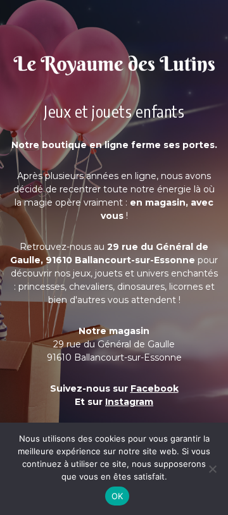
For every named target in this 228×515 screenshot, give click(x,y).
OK (117, 496)
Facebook (154, 388)
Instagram (129, 401)
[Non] (212, 468)
